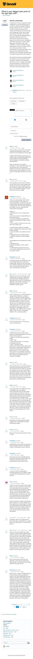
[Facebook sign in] (15, 119)
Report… (15, 91)
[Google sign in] (26, 119)
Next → (25, 607)
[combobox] (15, 642)
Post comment (26, 139)
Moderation (5, 633)
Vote (5, 24)
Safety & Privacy (6, 635)
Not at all (14, 101)
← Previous (14, 604)
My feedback (6, 626)
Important (22, 101)
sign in (14, 614)
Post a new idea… (7, 623)
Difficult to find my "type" (8, 631)
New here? (20, 136)
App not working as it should (9, 630)
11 (20, 607)
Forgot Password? (14, 133)
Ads (4, 628)
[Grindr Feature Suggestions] (10, 4)
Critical (14, 103)
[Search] (28, 643)
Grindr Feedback (7, 621)
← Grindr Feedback (6, 15)
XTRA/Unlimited (6, 637)
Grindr (7, 646)
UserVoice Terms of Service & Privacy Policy (16, 655)
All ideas (5, 624)
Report (23, 148)
